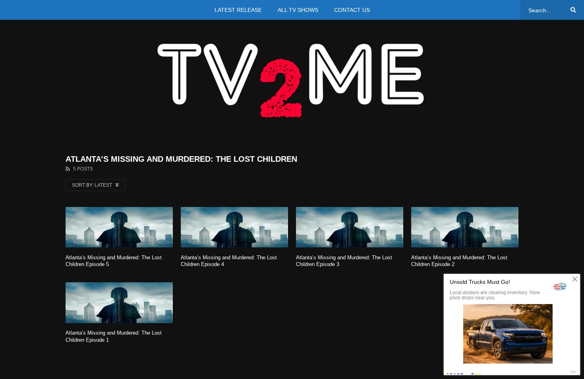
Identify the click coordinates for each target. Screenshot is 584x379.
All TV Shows (298, 10)
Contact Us (352, 10)
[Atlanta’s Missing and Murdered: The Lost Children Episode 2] (464, 227)
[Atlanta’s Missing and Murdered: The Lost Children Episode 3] (349, 227)
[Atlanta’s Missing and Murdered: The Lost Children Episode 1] (119, 302)
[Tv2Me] (292, 80)
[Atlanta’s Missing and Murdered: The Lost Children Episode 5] (119, 227)
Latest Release (238, 10)
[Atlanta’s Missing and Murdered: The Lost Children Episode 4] (234, 227)
